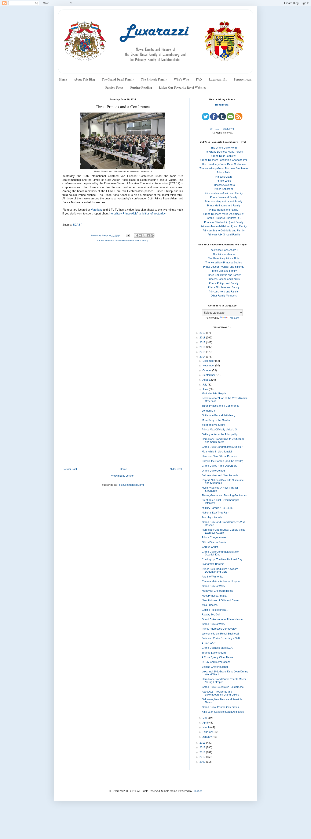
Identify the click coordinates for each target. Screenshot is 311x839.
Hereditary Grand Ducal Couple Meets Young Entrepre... (224, 680)
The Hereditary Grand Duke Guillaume (224, 164)
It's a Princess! (210, 605)
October (207, 370)
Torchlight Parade (212, 517)
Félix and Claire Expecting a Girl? (221, 638)
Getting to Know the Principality (220, 434)
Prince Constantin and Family (224, 275)
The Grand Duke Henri (224, 147)
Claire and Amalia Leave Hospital (221, 581)
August (206, 379)
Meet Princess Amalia (214, 595)
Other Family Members (224, 295)
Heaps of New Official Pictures (219, 456)
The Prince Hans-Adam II (223, 250)
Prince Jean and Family (223, 197)
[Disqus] (122, 302)
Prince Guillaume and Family (223, 205)
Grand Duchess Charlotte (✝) (224, 218)
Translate (233, 318)
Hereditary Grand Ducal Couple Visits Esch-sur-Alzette (223, 531)
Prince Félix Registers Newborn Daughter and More (220, 570)
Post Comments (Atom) (130, 485)
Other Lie (109, 240)
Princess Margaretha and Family (223, 201)
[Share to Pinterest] (152, 235)
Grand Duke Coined (213, 470)
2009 (203, 762)
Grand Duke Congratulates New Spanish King (220, 553)
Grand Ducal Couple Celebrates (220, 707)
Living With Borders (213, 564)
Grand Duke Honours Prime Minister (223, 619)
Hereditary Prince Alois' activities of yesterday (137, 213)
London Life (209, 410)
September (209, 375)
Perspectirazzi (243, 79)
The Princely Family (154, 79)
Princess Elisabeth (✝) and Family (223, 222)
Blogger (197, 791)
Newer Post (70, 469)
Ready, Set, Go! (211, 614)
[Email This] (136, 235)
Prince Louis (223, 180)
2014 (203, 356)
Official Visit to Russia (214, 542)
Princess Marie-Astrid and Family (224, 193)
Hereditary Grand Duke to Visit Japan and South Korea (223, 440)
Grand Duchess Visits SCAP (218, 648)
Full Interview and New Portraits (220, 475)
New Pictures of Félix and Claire (220, 600)
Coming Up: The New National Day (222, 559)
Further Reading (141, 87)
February (207, 732)
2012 (203, 747)
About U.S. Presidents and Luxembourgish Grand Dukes (220, 693)
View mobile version (122, 475)
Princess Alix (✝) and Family (224, 234)
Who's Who (181, 79)
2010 (203, 757)
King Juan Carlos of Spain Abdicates (223, 712)
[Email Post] (127, 235)
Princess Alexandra (224, 185)
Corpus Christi (210, 547)
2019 (203, 333)
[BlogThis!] (140, 235)
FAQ (199, 79)
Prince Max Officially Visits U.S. (219, 429)
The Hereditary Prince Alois (223, 258)
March (206, 727)
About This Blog (84, 79)
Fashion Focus (114, 87)
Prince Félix (223, 172)
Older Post (176, 469)
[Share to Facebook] (148, 235)
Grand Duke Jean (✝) (223, 156)
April (205, 722)
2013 (203, 743)
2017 (203, 342)
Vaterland (96, 209)
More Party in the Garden (216, 420)
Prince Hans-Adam (125, 240)
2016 (203, 347)
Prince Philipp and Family (223, 283)
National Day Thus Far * (215, 512)
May (205, 718)
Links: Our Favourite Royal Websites (182, 87)
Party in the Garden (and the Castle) (222, 461)
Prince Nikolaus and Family (223, 287)
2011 (203, 752)
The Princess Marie (224, 254)
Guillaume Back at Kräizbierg (218, 415)
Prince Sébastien (224, 189)
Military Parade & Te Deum (217, 508)
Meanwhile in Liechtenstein (217, 451)
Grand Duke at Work (213, 586)
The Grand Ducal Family (118, 79)
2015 (203, 352)
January (207, 737)
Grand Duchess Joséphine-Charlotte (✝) (223, 160)
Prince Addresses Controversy (219, 629)
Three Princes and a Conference (220, 406)
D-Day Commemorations (216, 662)
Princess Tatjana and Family (224, 279)
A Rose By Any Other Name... (218, 657)
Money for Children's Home (217, 591)
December (208, 361)
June (205, 389)
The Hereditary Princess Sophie (223, 262)
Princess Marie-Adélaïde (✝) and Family (224, 226)
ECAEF (77, 224)
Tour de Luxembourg (214, 652)
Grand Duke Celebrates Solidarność (223, 687)
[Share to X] (144, 235)
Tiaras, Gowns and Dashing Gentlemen (224, 495)
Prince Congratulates (214, 537)
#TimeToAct (208, 643)
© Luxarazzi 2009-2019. (222, 129)
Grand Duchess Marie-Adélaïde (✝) (223, 214)
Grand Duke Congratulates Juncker (222, 447)
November (208, 365)
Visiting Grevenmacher (215, 667)
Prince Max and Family (224, 271)
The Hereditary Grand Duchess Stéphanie (224, 168)
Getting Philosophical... (215, 610)
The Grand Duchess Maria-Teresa (223, 151)
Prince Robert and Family (223, 210)
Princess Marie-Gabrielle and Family (224, 230)
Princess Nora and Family (223, 291)
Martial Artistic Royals (214, 393)
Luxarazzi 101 (218, 79)
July (205, 384)
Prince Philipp (141, 240)
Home (63, 79)
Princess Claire (224, 176)
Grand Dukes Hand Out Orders (219, 466)
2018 (203, 337)
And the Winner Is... (213, 576)
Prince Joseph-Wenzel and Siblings (223, 267)
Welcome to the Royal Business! (220, 633)
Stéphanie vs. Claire (213, 425)
